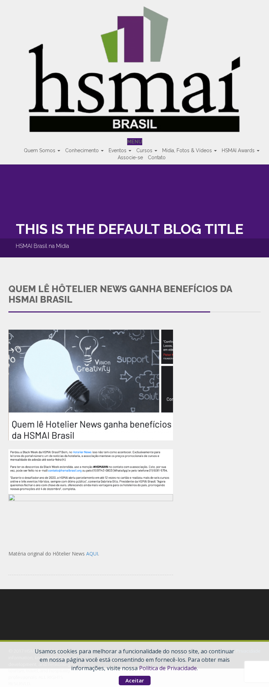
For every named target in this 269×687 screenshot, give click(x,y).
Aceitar (134, 680)
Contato (157, 157)
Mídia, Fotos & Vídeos (187, 150)
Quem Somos (40, 150)
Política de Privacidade (168, 668)
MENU (134, 141)
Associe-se (130, 157)
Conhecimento (82, 150)
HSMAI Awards (239, 150)
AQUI (92, 553)
